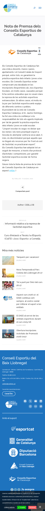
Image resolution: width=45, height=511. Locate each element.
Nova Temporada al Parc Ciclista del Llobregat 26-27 (29, 271)
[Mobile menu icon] (40, 8)
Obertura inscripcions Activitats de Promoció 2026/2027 (27, 333)
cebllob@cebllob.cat (8, 384)
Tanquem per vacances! (27, 257)
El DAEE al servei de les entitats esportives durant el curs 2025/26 (28, 319)
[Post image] (8, 260)
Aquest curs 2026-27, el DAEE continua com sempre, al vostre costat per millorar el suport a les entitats (28, 301)
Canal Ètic (9, 394)
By (16, 178)
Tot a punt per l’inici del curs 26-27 (29, 283)
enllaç (12, 170)
